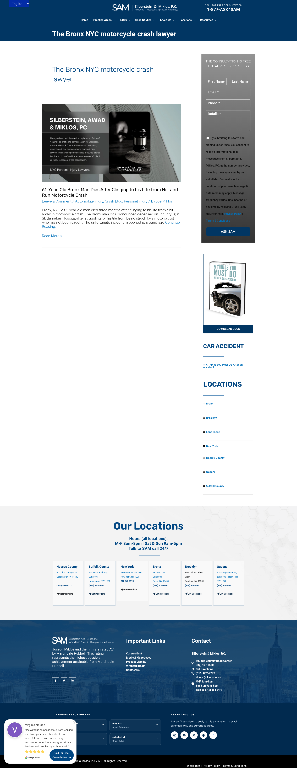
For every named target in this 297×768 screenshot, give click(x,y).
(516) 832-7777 (64, 585)
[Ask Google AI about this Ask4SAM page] (213, 735)
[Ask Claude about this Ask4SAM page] (203, 735)
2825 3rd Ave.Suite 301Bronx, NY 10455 (161, 576)
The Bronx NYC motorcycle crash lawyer (114, 34)
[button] (104, 20)
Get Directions (98, 594)
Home (84, 20)
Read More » (52, 236)
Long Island (213, 432)
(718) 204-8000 (160, 585)
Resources (206, 20)
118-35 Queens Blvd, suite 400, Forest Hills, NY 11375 (227, 576)
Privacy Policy (232, 213)
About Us (165, 20)
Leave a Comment (57, 201)
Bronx (209, 403)
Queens (210, 471)
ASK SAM (228, 232)
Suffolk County (214, 486)
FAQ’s (123, 20)
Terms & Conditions (218, 220)
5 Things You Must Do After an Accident (223, 366)
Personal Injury (135, 201)
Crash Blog (113, 201)
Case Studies (143, 20)
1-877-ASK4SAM (223, 9)
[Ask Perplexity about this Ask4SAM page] (184, 735)
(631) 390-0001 (96, 585)
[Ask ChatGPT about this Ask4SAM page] (174, 735)
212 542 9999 (127, 581)
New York (211, 446)
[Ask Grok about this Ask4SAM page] (194, 735)
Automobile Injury (89, 201)
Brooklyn (211, 417)
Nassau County (214, 457)
